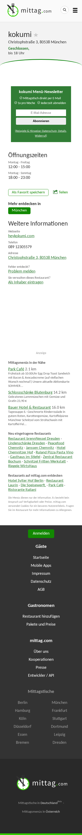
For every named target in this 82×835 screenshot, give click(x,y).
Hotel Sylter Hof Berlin (26, 481)
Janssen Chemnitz (40, 448)
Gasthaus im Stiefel (25, 457)
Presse (41, 668)
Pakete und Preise (41, 625)
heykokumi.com (21, 236)
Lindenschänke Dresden (26, 443)
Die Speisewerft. (33, 485)
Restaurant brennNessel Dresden (34, 439)
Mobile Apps (41, 566)
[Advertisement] (41, 70)
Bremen (22, 743)
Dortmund (59, 727)
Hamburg (22, 711)
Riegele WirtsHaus (22, 466)
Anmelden (41, 534)
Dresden (59, 743)
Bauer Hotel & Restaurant (29, 408)
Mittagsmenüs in (41, 812)
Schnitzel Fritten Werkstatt (45, 461)
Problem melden (21, 271)
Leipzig (59, 735)
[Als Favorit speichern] (35, 35)
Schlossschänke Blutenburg (30, 393)
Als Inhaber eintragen (25, 282)
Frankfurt (59, 711)
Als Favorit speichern (28, 192)
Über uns (41, 652)
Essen (22, 735)
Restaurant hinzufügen (41, 617)
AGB (41, 590)
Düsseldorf (22, 727)
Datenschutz (41, 582)
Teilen (63, 192)
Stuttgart (59, 719)
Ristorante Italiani (22, 490)
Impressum (41, 574)
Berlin (22, 703)
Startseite (41, 558)
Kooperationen (41, 660)
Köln (22, 719)
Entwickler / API (41, 676)
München (19, 210)
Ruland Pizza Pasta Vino (54, 452)
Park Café (16, 369)
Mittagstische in (40, 803)
